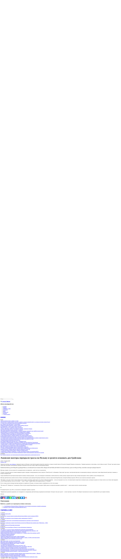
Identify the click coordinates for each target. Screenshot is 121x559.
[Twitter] (6, 498)
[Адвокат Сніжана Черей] (60, 19)
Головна (5, 406)
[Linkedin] (8, 498)
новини (3, 417)
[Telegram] (13, 498)
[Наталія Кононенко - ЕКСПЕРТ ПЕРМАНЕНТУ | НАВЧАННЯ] (60, 38)
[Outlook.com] (24, 498)
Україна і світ (3, 462)
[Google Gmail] (26, 498)
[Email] (19, 498)
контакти (5, 413)
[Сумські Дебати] (5, 401)
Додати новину (6, 414)
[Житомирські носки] (60, 28)
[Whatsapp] (10, 498)
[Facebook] (2, 498)
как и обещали (13, 464)
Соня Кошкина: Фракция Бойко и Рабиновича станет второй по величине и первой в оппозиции (24, 506)
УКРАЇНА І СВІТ (7, 408)
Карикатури (5, 412)
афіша (4, 411)
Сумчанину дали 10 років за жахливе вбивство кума (15, 507)
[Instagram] (4, 498)
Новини (4, 407)
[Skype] (15, 498)
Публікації (5, 409)
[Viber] (17, 498)
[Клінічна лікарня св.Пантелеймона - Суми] (60, 9)
